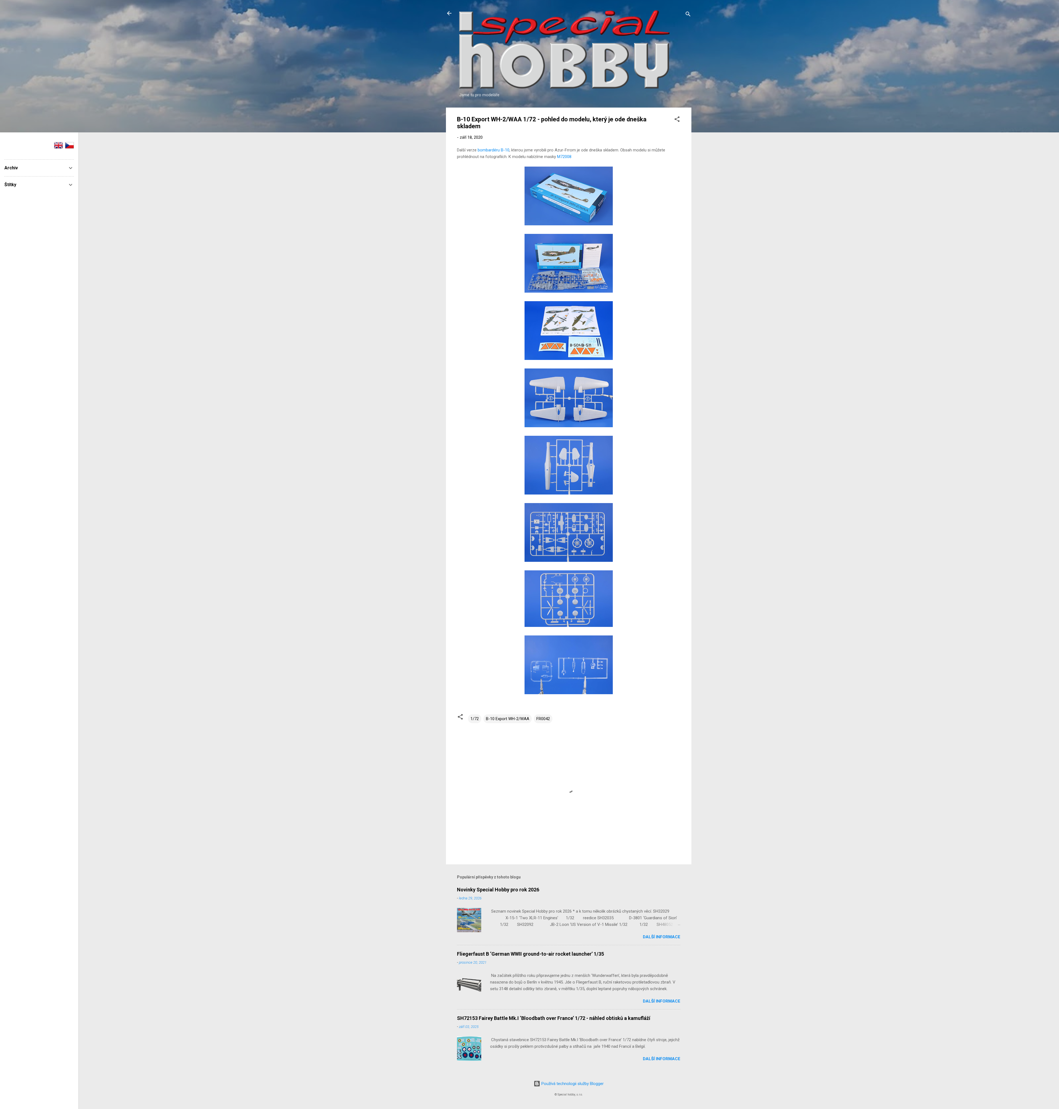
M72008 (564, 156)
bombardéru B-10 (493, 150)
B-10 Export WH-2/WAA (507, 718)
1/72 (474, 718)
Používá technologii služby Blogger (572, 1083)
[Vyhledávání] (688, 15)
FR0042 (543, 718)
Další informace (661, 936)
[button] (677, 120)
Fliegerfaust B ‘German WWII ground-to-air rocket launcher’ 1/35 (530, 954)
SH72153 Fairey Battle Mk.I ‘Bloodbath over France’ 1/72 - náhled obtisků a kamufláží (553, 1018)
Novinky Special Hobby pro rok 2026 (498, 889)
